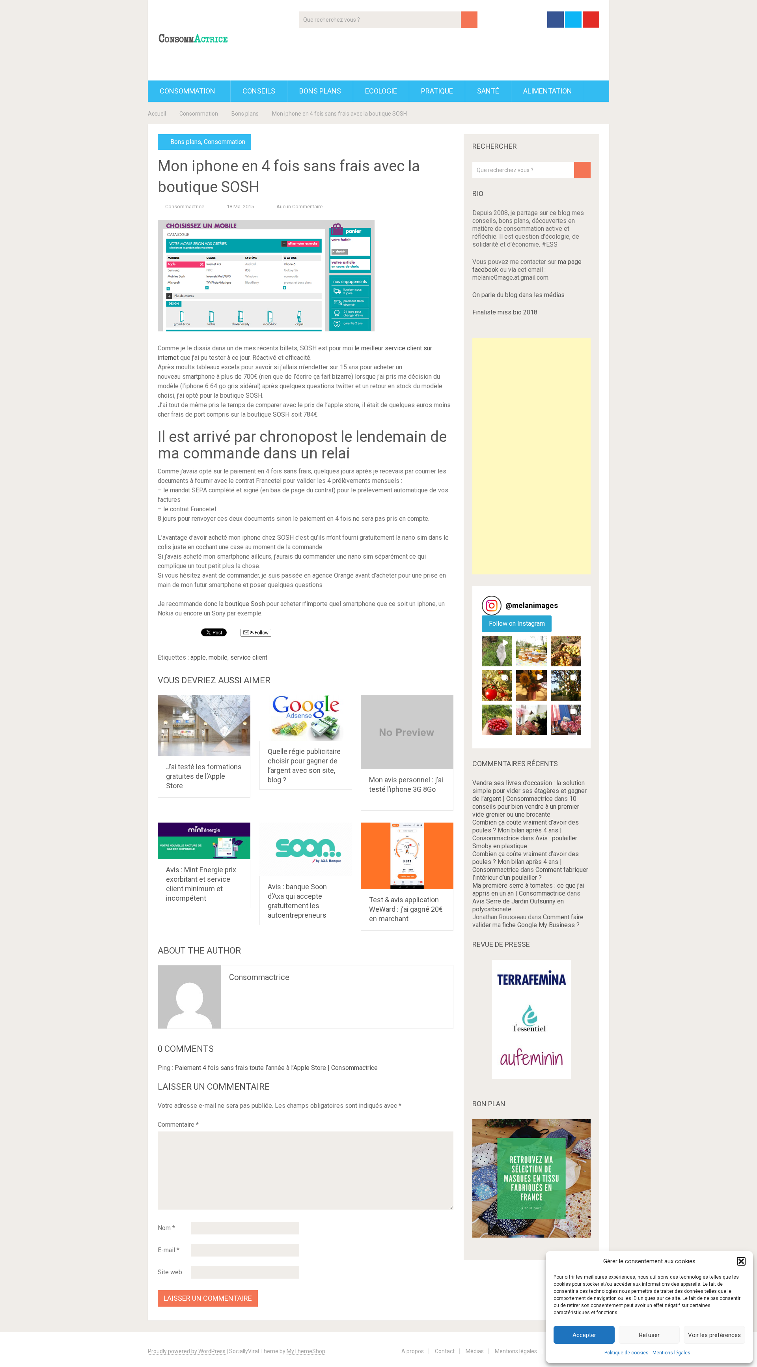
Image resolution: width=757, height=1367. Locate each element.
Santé (488, 91)
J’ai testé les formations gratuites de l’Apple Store (204, 776)
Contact (445, 1351)
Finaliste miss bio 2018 (504, 312)
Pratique (437, 91)
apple (198, 657)
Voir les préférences (714, 1335)
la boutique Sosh (242, 604)
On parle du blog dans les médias (518, 295)
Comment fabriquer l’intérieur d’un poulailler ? (530, 873)
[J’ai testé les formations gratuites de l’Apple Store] (204, 726)
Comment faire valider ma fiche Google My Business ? (528, 921)
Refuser (649, 1335)
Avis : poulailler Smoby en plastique (524, 842)
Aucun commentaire (299, 206)
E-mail (168, 1250)
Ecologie (381, 91)
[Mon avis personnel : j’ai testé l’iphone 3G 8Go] (407, 732)
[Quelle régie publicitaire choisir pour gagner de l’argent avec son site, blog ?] (305, 718)
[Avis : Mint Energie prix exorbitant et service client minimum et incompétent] (204, 841)
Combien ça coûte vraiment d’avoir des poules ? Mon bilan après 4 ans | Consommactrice (525, 830)
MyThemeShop (306, 1351)
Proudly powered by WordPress (187, 1351)
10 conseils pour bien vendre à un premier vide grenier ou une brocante (525, 806)
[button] (741, 1261)
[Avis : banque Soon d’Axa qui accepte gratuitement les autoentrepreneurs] (305, 849)
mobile (218, 657)
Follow (261, 633)
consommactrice (259, 977)
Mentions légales (671, 1353)
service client (248, 657)
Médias (475, 1351)
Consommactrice (184, 206)
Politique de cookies (626, 1353)
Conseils (258, 91)
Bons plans (320, 91)
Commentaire (178, 1124)
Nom (166, 1228)
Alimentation (547, 91)
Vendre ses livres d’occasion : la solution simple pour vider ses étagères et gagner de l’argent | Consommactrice (529, 790)
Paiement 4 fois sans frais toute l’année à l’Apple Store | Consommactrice (276, 1068)
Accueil (157, 113)
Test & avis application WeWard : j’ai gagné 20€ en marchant (406, 909)
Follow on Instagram (517, 623)
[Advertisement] (531, 456)
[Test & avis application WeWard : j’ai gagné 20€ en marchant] (407, 856)
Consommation (187, 91)
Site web (170, 1272)
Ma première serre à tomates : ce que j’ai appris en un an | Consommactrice (528, 889)
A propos (412, 1351)
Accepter (584, 1335)
